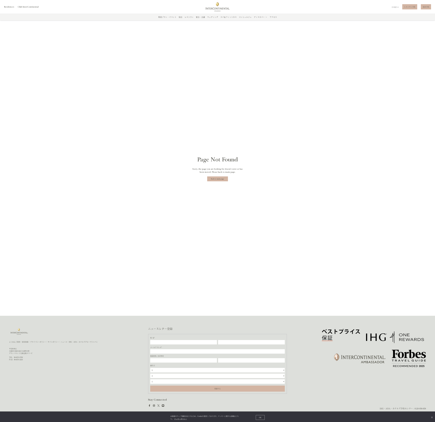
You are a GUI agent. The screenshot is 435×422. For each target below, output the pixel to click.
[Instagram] (154, 405)
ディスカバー (259, 17)
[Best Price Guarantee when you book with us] (341, 337)
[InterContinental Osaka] (217, 6)
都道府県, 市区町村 (157, 356)
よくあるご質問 (14, 342)
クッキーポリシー (180, 419)
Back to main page (217, 179)
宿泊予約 (426, 7)
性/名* (152, 338)
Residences (9, 7)
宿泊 (180, 17)
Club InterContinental (28, 7)
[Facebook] (149, 405)
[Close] (431, 417)
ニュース (64, 342)
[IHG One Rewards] (395, 337)
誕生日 (152, 365)
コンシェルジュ (245, 17)
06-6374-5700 (18, 357)
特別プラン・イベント (167, 17)
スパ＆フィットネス (228, 17)
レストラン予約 (409, 7)
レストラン (189, 17)
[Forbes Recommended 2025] (409, 358)
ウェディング (212, 17)
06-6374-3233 (18, 359)
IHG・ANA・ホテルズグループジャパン (83, 342)
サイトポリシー (53, 342)
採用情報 (25, 342)
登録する (217, 388)
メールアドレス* (156, 347)
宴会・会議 (200, 17)
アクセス (273, 17)
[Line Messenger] (163, 405)
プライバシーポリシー (38, 342)
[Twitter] (158, 405)
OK (260, 417)
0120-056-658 (420, 408)
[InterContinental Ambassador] (359, 358)
